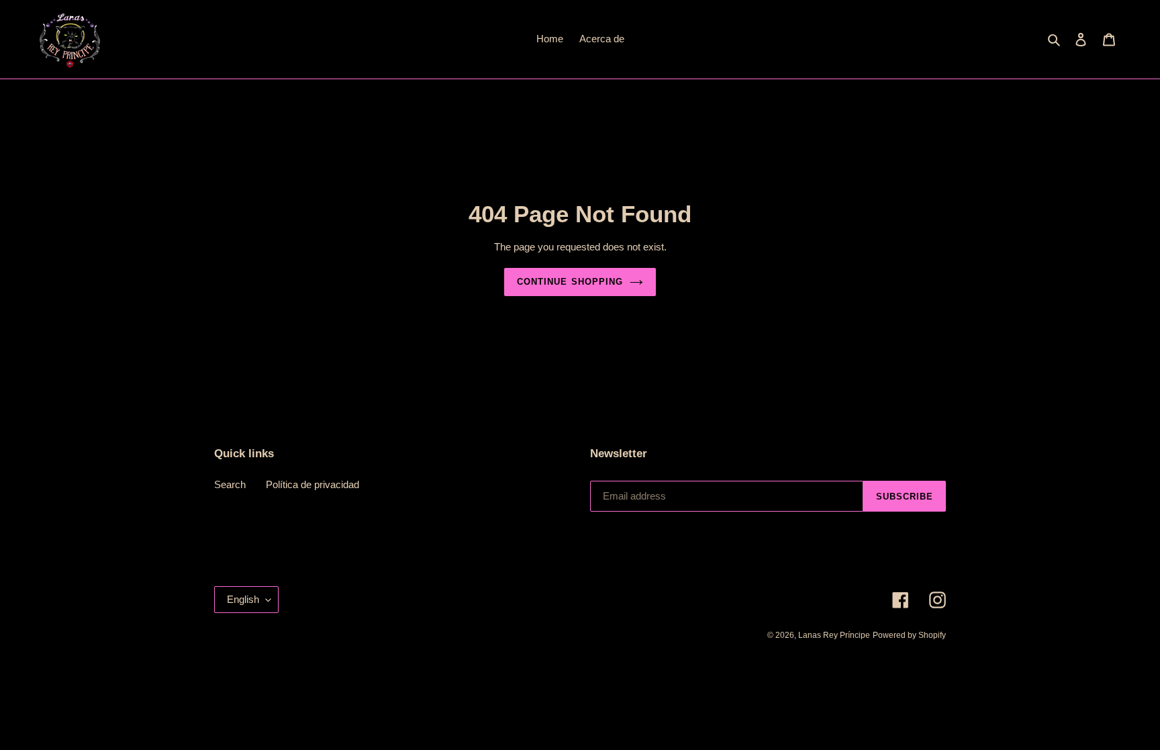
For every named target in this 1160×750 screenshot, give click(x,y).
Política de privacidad (312, 484)
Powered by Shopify (909, 635)
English (243, 599)
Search (230, 484)
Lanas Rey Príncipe (834, 635)
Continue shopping (570, 282)
